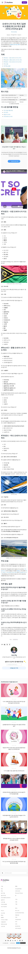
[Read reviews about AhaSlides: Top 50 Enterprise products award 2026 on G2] (19, 936)
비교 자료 (3, 913)
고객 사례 (3, 926)
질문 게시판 (3, 895)
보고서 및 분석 (4, 906)
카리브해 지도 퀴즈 (8, 116)
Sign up (24, 2)
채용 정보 (17, 915)
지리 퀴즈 (6, 112)
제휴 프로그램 (4, 924)
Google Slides (18, 888)
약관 (16, 917)
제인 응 (8, 34)
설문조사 (3, 899)
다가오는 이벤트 (4, 919)
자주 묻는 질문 (7, 66)
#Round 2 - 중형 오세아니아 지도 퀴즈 (13, 60)
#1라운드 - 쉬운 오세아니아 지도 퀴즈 (12, 57)
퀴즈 (2, 888)
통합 (16, 886)
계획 (16, 901)
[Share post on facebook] (10, 644)
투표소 (4, 572)
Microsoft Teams (19, 893)
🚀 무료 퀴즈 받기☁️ (14, 161)
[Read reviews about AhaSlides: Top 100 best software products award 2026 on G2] (9, 936)
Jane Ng (14, 655)
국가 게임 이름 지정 (8, 110)
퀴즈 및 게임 (14, 31)
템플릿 (18, 570)
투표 (2, 890)
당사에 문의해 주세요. (19, 912)
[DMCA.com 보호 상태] (20, 943)
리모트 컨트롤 (4, 904)
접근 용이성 (17, 926)
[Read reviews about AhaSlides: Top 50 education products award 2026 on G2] (14, 936)
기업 (16, 904)
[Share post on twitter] (7, 644)
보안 (16, 923)
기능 (2, 886)
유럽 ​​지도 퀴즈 (7, 114)
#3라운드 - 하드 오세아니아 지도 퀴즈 (12, 62)
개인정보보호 (18, 919)
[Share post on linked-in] (5, 644)
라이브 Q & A (14, 572)
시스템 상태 (5, 943)
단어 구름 (3, 893)
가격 (16, 899)
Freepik (19, 283)
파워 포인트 (17, 890)
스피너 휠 (8, 572)
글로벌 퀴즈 (15, 639)
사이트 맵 (12, 943)
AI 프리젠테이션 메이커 (5, 897)
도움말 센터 (3, 921)
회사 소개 (17, 910)
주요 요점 (6, 64)
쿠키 (16, 921)
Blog (2, 915)
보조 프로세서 (18, 928)
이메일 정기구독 (14, 668)
